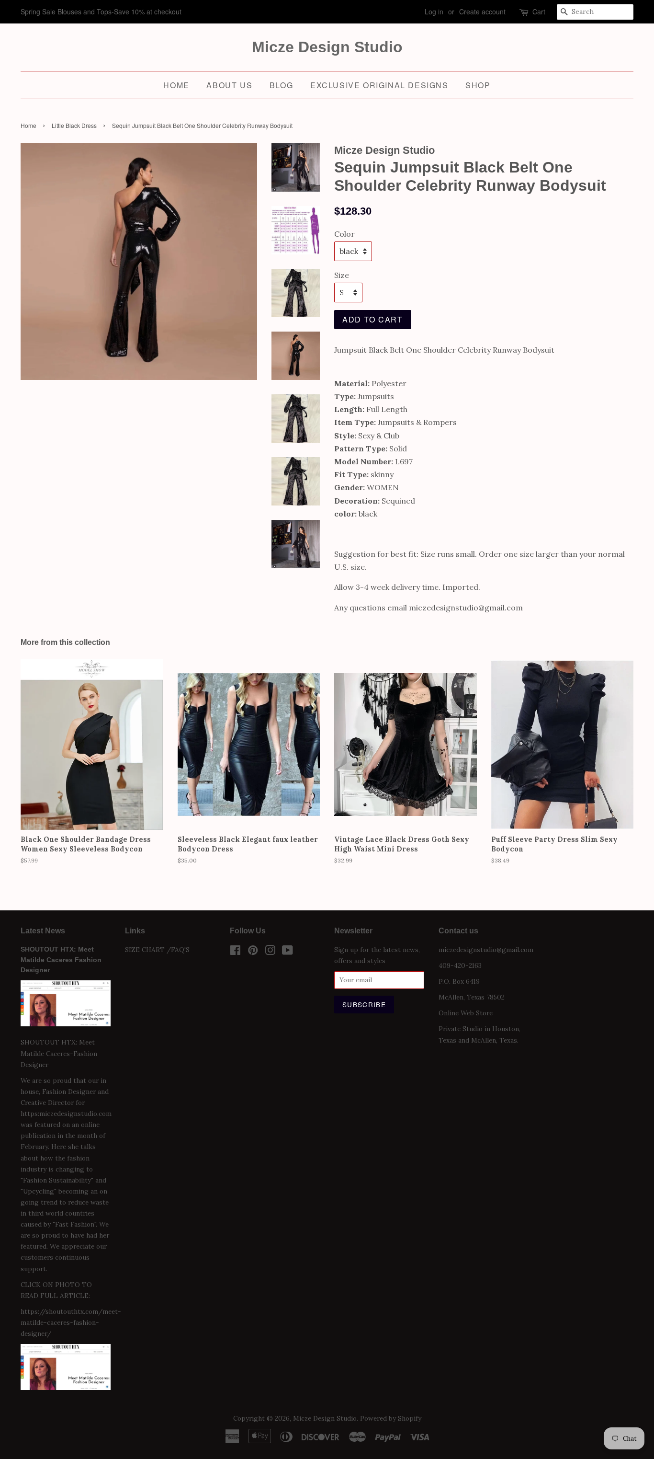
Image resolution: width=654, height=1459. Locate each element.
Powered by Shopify (390, 1418)
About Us (229, 85)
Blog (281, 85)
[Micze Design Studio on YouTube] (287, 952)
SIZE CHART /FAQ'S (157, 949)
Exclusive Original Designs (379, 85)
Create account (482, 11)
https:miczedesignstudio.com (66, 1113)
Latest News (43, 931)
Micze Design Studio (327, 47)
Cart (538, 11)
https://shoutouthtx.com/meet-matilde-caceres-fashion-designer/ (71, 1322)
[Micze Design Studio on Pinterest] (253, 952)
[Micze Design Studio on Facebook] (235, 952)
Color (344, 234)
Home (176, 85)
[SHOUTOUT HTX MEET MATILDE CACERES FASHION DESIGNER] (66, 1387)
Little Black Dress (74, 125)
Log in (434, 11)
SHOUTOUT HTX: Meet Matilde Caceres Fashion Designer (61, 960)
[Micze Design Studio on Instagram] (270, 952)
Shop (477, 85)
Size (341, 275)
